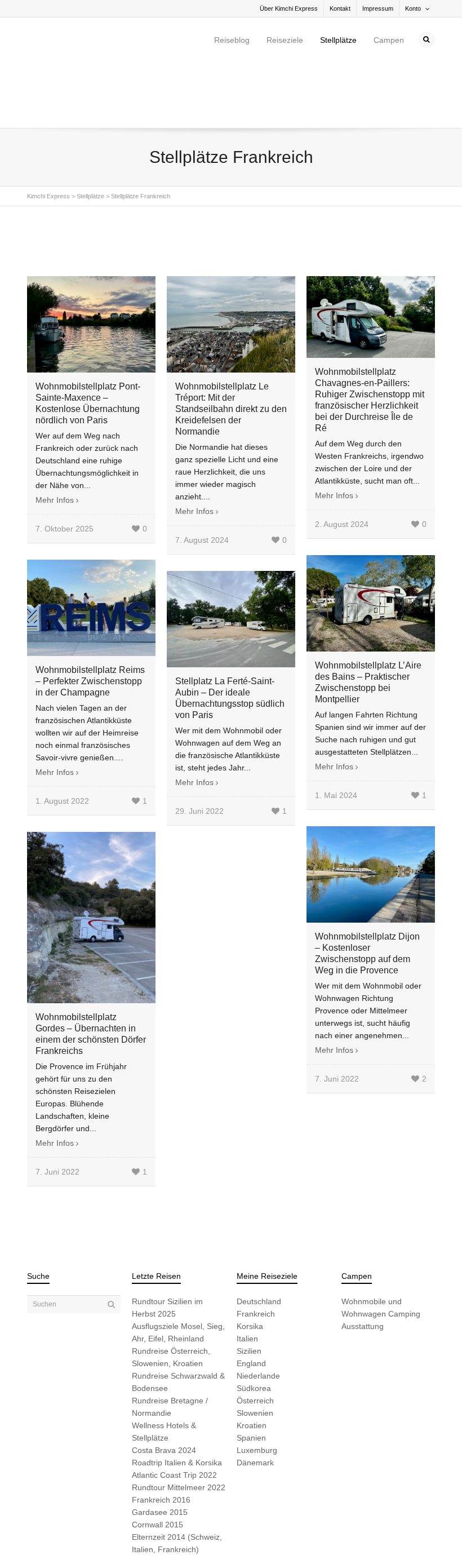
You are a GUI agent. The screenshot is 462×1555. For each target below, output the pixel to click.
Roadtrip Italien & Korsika (177, 1397)
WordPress (183, 1528)
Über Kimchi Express (289, 8)
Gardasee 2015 (160, 1446)
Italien (247, 1273)
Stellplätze (338, 40)
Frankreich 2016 (161, 1434)
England (251, 1298)
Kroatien (251, 1359)
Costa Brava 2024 (164, 1384)
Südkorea (254, 1322)
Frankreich (256, 1248)
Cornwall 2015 (157, 1459)
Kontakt (340, 8)
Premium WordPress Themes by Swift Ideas (265, 1528)
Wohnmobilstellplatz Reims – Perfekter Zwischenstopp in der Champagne (90, 616)
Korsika (250, 1260)
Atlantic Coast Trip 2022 (174, 1409)
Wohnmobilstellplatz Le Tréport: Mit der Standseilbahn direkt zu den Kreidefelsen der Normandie (231, 343)
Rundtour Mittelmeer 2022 (178, 1421)
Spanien (251, 1372)
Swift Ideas (113, 1528)
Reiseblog (232, 40)
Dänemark (255, 1397)
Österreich (255, 1335)
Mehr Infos (54, 434)
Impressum (377, 8)
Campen (389, 40)
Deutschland (259, 1236)
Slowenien (255, 1347)
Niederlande (258, 1310)
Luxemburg (257, 1384)
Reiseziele (284, 40)
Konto (413, 8)
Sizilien (249, 1285)
